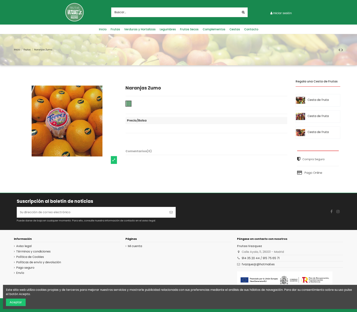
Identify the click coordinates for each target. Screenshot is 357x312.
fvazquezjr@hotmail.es (258, 264)
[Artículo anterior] (340, 50)
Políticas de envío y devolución (38, 262)
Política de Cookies (30, 257)
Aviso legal (24, 246)
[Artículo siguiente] (342, 50)
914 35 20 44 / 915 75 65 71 (261, 258)
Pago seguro (25, 268)
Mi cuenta (135, 246)
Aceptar (16, 302)
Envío (20, 273)
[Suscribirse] (171, 212)
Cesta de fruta (318, 100)
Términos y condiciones (33, 251)
